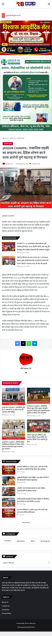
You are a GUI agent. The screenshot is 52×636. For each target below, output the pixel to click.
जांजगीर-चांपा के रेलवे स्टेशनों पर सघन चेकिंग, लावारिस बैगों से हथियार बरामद (31, 489)
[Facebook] (17, 343)
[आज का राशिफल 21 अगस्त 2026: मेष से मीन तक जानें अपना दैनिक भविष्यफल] (8, 513)
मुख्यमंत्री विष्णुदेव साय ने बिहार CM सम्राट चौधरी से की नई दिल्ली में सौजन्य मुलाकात (33, 478)
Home (6, 138)
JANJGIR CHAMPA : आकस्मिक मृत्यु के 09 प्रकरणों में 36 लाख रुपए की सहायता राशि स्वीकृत (13, 409)
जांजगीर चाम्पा (20, 138)
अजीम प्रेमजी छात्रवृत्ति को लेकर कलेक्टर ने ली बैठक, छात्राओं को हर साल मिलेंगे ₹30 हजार (33, 500)
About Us (5, 602)
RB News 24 (9, 164)
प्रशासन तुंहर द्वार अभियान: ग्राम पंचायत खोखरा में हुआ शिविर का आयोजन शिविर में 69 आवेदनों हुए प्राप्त (37, 438)
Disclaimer (5, 609)
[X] (23, 343)
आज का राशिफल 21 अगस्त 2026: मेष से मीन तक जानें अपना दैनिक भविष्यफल (32, 511)
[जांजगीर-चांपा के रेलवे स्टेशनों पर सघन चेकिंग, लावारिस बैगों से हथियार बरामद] (8, 491)
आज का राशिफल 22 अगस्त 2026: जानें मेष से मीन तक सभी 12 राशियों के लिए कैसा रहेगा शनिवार (32, 468)
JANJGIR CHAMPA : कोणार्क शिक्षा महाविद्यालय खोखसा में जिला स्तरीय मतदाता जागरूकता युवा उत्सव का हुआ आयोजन (13, 445)
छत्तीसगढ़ (12, 138)
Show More (26, 522)
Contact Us (6, 606)
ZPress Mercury (30, 623)
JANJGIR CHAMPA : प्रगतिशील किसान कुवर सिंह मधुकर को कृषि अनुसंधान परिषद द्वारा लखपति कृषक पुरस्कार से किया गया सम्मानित (38, 409)
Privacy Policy (6, 613)
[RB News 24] (26, 4)
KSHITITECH (31, 627)
